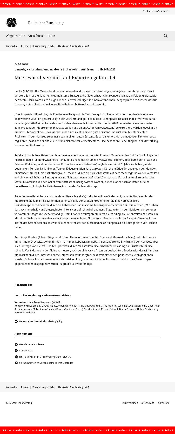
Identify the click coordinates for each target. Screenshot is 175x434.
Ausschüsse (36, 36)
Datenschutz (147, 402)
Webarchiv (11, 46)
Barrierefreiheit (130, 402)
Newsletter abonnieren (31, 344)
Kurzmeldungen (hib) (43, 46)
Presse (25, 46)
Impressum (163, 402)
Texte (51, 36)
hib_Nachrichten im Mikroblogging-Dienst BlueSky (45, 356)
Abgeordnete (15, 36)
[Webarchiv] (35, 22)
